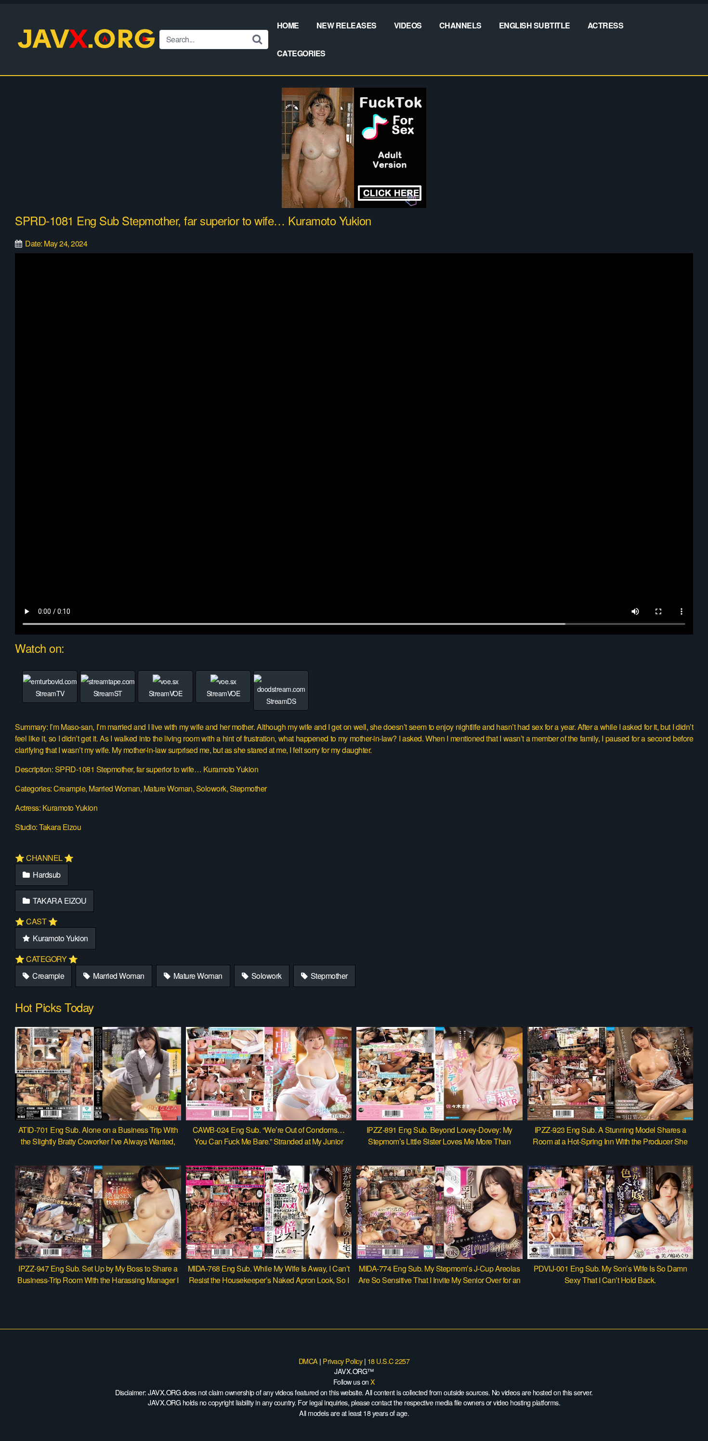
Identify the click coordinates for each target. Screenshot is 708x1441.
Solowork (265, 975)
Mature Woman (197, 975)
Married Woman (118, 975)
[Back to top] (681, 1410)
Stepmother (328, 975)
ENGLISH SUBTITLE (534, 25)
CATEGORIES (301, 53)
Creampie (48, 975)
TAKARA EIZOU (59, 900)
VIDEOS (408, 25)
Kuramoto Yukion (59, 938)
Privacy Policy (342, 1361)
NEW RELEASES (346, 25)
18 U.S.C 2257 (388, 1361)
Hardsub (46, 874)
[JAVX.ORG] (87, 39)
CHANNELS (460, 25)
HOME (288, 25)
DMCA (308, 1361)
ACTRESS (606, 25)
